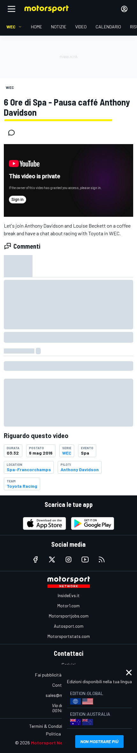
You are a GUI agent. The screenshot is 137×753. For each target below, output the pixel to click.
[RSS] (101, 559)
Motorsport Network (53, 742)
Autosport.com (68, 626)
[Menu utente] (124, 9)
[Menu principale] (11, 9)
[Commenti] (13, 132)
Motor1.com (68, 605)
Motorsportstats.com (68, 636)
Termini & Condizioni (48, 726)
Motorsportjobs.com (69, 615)
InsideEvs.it (69, 595)
